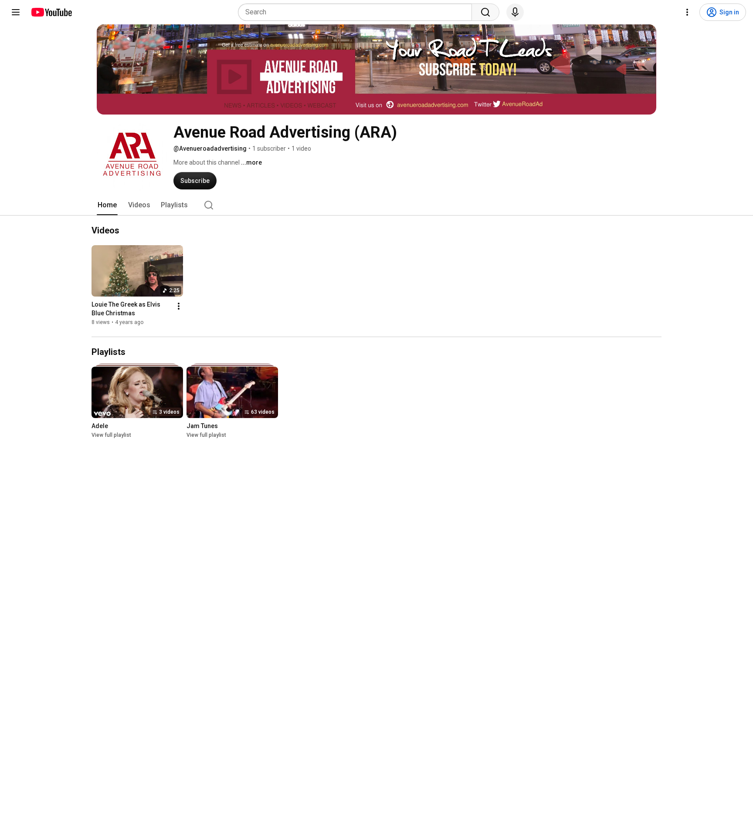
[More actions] (178, 306)
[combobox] (357, 12)
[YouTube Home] (51, 12)
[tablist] (376, 205)
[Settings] (687, 12)
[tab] (107, 205)
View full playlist (111, 435)
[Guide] (15, 12)
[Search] (485, 12)
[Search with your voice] (515, 12)
